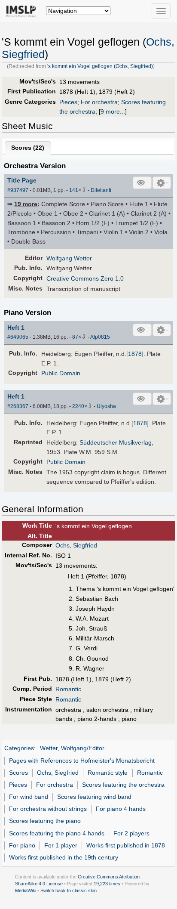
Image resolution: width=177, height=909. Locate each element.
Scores (18, 772)
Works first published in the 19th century (63, 857)
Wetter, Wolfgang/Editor (72, 748)
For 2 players (131, 833)
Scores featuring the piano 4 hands (56, 833)
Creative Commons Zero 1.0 (85, 278)
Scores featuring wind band (94, 796)
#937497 (17, 190)
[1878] (134, 353)
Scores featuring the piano (45, 820)
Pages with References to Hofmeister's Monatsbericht (82, 760)
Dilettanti (101, 190)
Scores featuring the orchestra (123, 784)
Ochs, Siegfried (76, 545)
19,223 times (107, 883)
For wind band (28, 796)
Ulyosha (106, 406)
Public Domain (60, 373)
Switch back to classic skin (68, 890)
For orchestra (99, 102)
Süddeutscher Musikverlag (115, 442)
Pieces (68, 102)
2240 (78, 406)
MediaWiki (25, 890)
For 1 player (60, 845)
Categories (19, 748)
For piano (22, 845)
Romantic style (108, 772)
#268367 (17, 406)
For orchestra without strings (48, 808)
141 (73, 190)
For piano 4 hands (121, 808)
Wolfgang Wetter (69, 258)
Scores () (27, 147)
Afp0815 (100, 337)
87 (75, 337)
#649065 (17, 337)
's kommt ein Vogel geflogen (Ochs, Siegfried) (100, 66)
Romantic (68, 689)
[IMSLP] (23, 11)
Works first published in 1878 (125, 845)
